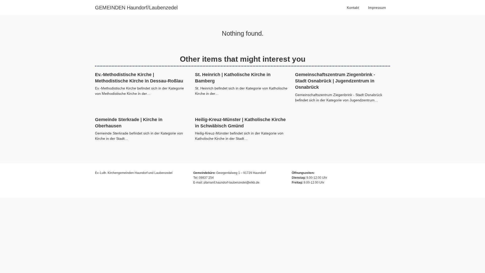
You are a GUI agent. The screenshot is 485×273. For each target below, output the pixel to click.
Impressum (377, 8)
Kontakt (353, 8)
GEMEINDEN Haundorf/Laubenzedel (136, 7)
